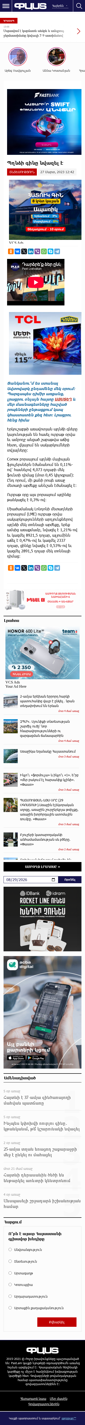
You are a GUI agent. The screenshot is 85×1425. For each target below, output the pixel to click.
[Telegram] (57, 251)
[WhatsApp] (44, 251)
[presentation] (67, 33)
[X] (24, 251)
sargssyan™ (69, 1418)
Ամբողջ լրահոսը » (42, 867)
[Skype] (50, 251)
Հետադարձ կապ (33, 1399)
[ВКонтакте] (17, 251)
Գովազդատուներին (43, 1404)
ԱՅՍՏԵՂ (63, 399)
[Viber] (37, 251)
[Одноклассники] (11, 251)
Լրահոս (11, 620)
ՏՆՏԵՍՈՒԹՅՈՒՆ (21, 172)
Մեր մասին (58, 1399)
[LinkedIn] (31, 251)
